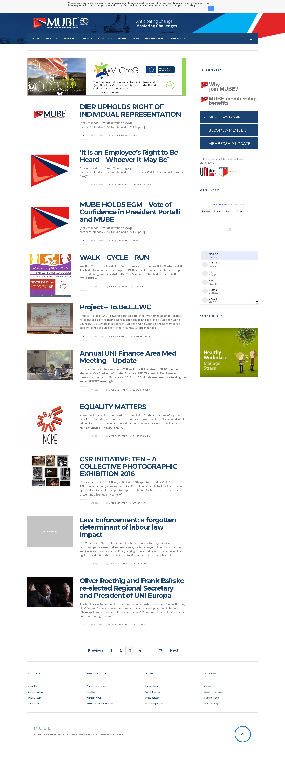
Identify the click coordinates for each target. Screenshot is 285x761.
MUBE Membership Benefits (100, 703)
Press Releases (142, 185)
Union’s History (35, 691)
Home (36, 38)
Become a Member (213, 691)
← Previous (93, 650)
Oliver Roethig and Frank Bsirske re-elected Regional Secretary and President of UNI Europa (132, 588)
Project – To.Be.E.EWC (115, 307)
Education (105, 38)
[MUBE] (66, 23)
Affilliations (33, 703)
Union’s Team (34, 697)
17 (160, 650)
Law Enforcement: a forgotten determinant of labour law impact (128, 527)
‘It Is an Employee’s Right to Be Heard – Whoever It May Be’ (129, 156)
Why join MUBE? (94, 697)
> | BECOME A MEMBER (225, 130)
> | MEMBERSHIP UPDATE (227, 143)
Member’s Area (154, 38)
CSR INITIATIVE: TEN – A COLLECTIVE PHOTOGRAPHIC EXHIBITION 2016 (128, 466)
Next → (176, 650)
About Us (52, 38)
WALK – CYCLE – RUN (114, 257)
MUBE (43, 728)
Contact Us (177, 38)
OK (211, 8)
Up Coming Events (154, 703)
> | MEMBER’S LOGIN (222, 117)
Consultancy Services (97, 686)
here (199, 5)
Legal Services (93, 691)
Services (69, 38)
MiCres (122, 38)
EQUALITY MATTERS (113, 407)
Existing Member (212, 697)
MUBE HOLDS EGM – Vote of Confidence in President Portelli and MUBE (130, 211)
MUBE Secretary (118, 135)
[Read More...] (83, 135)
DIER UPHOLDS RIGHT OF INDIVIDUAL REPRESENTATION (130, 110)
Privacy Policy (211, 703)
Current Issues (141, 336)
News (135, 38)
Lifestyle (86, 38)
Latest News (140, 503)
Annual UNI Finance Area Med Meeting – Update (128, 357)
